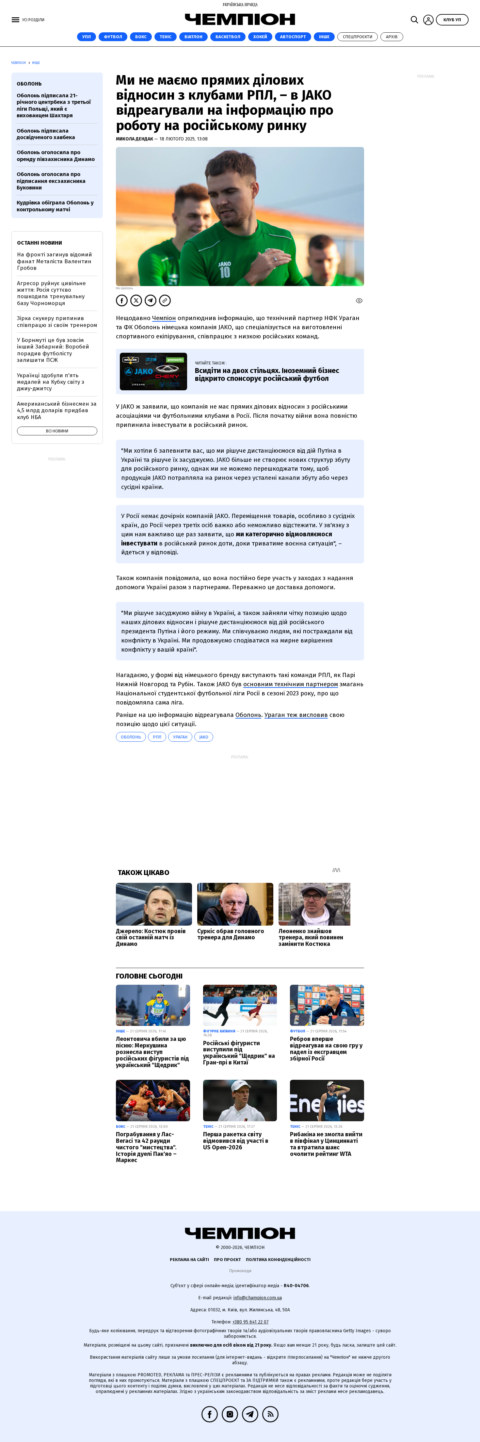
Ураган (180, 737)
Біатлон (193, 36)
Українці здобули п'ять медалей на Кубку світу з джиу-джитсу (50, 382)
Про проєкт (227, 1259)
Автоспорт (293, 36)
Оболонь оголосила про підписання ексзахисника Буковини (51, 181)
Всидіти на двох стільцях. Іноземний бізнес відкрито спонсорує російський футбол (267, 374)
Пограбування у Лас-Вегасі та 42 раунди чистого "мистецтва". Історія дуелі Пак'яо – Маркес (146, 1147)
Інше (324, 36)
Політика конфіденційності (278, 1259)
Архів (392, 36)
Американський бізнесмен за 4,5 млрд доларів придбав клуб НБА (57, 410)
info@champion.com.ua (257, 1298)
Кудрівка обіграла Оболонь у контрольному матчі (55, 206)
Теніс (165, 36)
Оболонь (248, 715)
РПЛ (157, 737)
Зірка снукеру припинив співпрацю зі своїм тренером (57, 321)
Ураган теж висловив (296, 715)
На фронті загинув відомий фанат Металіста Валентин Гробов (54, 261)
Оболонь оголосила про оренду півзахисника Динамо (56, 155)
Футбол (113, 36)
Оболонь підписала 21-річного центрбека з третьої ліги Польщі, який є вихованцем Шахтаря (54, 105)
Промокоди (240, 1270)
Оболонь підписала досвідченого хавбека (46, 134)
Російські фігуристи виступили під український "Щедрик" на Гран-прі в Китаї (239, 1053)
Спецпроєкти (357, 36)
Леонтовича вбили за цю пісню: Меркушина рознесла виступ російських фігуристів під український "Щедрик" (152, 1051)
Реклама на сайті (189, 1259)
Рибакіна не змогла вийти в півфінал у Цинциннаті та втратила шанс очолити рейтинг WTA (326, 1144)
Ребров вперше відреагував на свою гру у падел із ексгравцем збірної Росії (326, 1048)
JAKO (203, 737)
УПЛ (86, 36)
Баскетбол (228, 36)
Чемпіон (164, 318)
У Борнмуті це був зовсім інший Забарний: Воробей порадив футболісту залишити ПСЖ (53, 350)
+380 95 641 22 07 (250, 1322)
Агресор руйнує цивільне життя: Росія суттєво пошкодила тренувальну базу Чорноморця (51, 293)
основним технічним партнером (290, 684)
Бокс (141, 36)
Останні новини (39, 243)
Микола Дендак (135, 139)
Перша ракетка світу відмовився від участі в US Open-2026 (235, 1141)
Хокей (260, 36)
